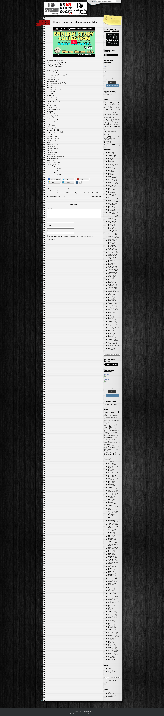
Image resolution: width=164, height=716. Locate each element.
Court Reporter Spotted (111, 105)
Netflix (106, 122)
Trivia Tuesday (107, 141)
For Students (114, 109)
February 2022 (111, 176)
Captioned (106, 104)
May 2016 (110, 279)
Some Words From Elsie (110, 128)
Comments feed (112, 671)
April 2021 (110, 191)
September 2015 (112, 291)
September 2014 (112, 309)
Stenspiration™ (109, 136)
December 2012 (112, 341)
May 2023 (110, 167)
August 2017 (111, 257)
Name (49, 220)
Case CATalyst (112, 104)
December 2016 (112, 269)
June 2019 (110, 224)
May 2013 (110, 333)
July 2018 (110, 240)
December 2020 (112, 197)
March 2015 (111, 300)
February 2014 (111, 320)
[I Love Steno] (105, 72)
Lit (111, 116)
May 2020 (110, 208)
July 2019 (110, 222)
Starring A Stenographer (109, 130)
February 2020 (111, 212)
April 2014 (110, 317)
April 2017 (110, 263)
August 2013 (111, 329)
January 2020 (111, 214)
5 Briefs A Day (109, 103)
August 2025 (111, 154)
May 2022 (110, 173)
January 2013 (111, 339)
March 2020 (111, 211)
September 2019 (112, 219)
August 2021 (111, 185)
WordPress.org (111, 673)
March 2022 (111, 175)
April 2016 (110, 281)
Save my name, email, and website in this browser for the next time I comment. (71, 236)
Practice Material (92, 193)
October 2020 (111, 200)
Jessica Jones (111, 114)
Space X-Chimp (92, 714)
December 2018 (112, 233)
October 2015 (111, 290)
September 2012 (112, 345)
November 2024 (112, 157)
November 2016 (112, 270)
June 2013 (110, 332)
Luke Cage (115, 116)
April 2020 (110, 209)
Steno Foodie (117, 133)
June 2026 (110, 152)
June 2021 (110, 188)
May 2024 (110, 158)
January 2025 (111, 155)
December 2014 (112, 305)
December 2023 (112, 163)
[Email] (80, 182)
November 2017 (112, 252)
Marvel (106, 118)
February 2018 (111, 248)
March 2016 (111, 282)
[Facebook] (54, 179)
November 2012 (112, 342)
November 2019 (112, 217)
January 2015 (111, 303)
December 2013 (112, 323)
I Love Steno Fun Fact (114, 112)
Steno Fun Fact (107, 134)
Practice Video (61, 188)
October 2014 (111, 308)
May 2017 (110, 261)
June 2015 (110, 296)
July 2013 (110, 330)
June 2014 (110, 314)
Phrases (55, 188)
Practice (106, 126)
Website (49, 231)
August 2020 (111, 203)
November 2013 (112, 324)
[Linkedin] (68, 182)
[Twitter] (68, 179)
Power (117, 124)
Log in (109, 668)
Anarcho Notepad (81, 714)
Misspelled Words (116, 121)
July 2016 (110, 276)
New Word (111, 122)
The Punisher (115, 139)
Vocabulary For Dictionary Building (112, 144)
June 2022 (110, 172)
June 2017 (110, 260)
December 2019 (112, 215)
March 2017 (111, 264)
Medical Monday (109, 118)
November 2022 (112, 169)
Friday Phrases (95, 196)
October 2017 (111, 254)
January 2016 (111, 285)
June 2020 (110, 206)
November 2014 (112, 306)
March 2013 (111, 336)
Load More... (112, 82)
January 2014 (111, 321)
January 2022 (111, 178)
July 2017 (110, 258)
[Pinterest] (83, 179)
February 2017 (111, 266)
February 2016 (111, 284)
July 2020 (110, 205)
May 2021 (110, 190)
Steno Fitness (112, 133)
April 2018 (110, 245)
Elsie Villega (106, 65)
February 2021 (111, 194)
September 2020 (112, 202)
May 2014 (110, 315)
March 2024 (111, 161)
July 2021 (110, 187)
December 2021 (112, 179)
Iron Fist (106, 114)
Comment (50, 208)
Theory (67, 188)
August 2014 (111, 311)
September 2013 (112, 327)
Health (105, 112)
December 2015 (112, 287)
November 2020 (112, 199)
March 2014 (111, 318)
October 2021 (111, 182)
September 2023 (112, 164)
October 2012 (111, 344)
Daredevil (116, 106)
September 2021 (112, 184)
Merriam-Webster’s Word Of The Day (112, 120)
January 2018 (111, 249)
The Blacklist (111, 138)
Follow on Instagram (113, 85)
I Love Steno (106, 70)
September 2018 (112, 237)
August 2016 (111, 275)
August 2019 (111, 221)
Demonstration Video (108, 107)
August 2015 (111, 293)
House (108, 112)
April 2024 (110, 160)
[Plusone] (54, 182)
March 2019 (111, 229)
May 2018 (110, 243)
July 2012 (110, 348)
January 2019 (111, 231)
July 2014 (110, 312)
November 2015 (112, 288)
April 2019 (110, 227)
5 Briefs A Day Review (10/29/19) (57, 196)
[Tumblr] (77, 182)
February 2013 (111, 338)
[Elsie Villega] (105, 67)
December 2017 (112, 251)
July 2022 (110, 170)
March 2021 (111, 193)
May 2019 (110, 225)
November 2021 (112, 181)
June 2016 (110, 278)
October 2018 (111, 236)
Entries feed (111, 670)
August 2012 (111, 347)
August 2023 (111, 166)
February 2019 (111, 230)
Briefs (51, 188)
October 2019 (111, 218)
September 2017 (112, 255)
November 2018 (112, 234)
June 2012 (110, 350)
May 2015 (110, 297)
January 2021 (111, 196)
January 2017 (111, 267)
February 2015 (111, 302)
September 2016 (112, 273)
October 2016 (111, 272)
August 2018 (111, 239)
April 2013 (110, 335)
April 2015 (110, 299)
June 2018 (110, 242)
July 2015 (110, 294)
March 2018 (111, 246)
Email (49, 226)
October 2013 (111, 326)
